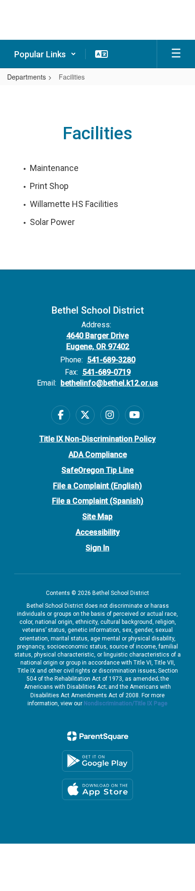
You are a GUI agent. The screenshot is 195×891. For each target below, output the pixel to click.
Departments (26, 76)
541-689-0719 (106, 372)
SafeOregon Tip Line (97, 470)
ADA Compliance (98, 454)
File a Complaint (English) (97, 485)
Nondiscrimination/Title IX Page (126, 703)
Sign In (97, 547)
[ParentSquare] (98, 736)
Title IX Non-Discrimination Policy (97, 438)
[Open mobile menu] (176, 54)
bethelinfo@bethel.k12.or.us (109, 382)
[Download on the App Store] (97, 789)
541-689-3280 (111, 359)
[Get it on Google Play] (97, 761)
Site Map (97, 516)
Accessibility (98, 532)
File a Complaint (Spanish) (97, 500)
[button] (45, 54)
